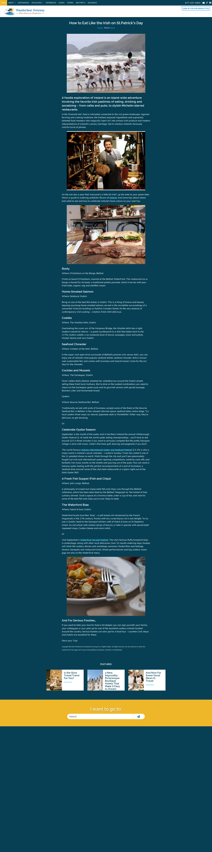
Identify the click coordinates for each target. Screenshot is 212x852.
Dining (112, 28)
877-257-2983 (192, 2)
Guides (62, 3)
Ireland (100, 28)
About (11, 3)
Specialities (37, 3)
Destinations (23, 3)
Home (3, 3)
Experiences (51, 3)
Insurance (92, 3)
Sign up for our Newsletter (196, 8)
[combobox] (99, 716)
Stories (70, 3)
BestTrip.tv (80, 3)
